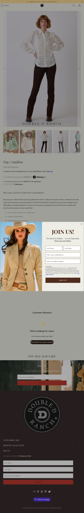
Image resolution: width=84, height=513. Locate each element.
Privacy (51, 274)
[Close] (81, 224)
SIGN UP (63, 280)
